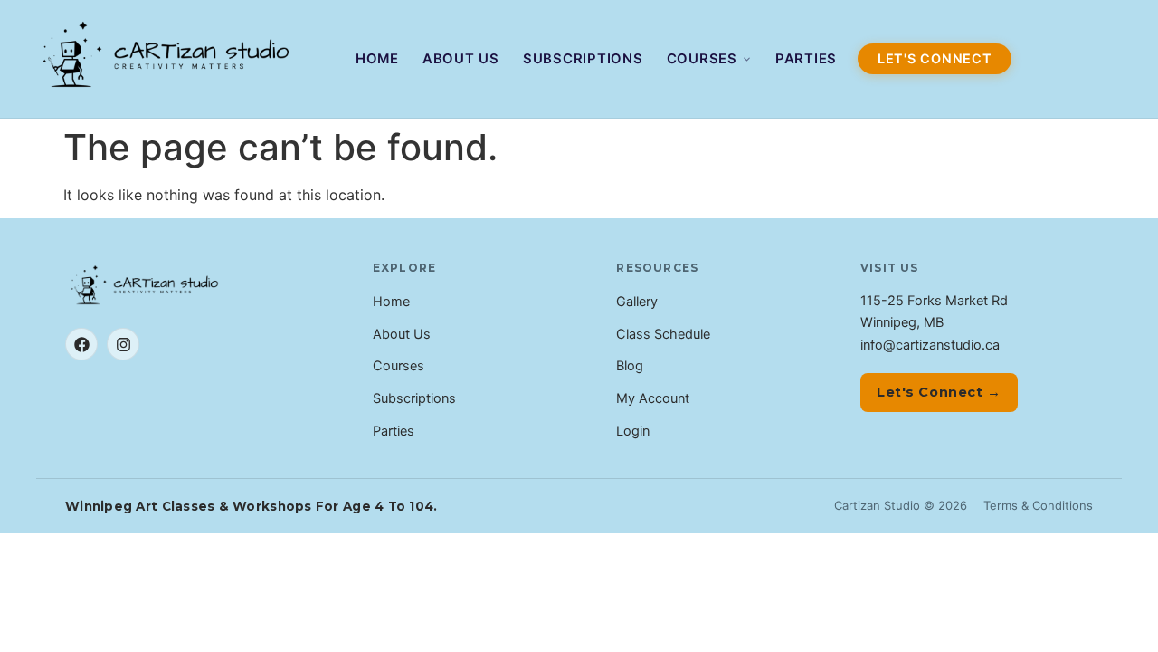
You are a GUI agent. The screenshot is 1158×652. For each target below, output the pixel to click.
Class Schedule (663, 334)
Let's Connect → (939, 392)
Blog (629, 366)
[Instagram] (123, 344)
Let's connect (935, 58)
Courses (702, 59)
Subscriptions (583, 59)
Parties (806, 59)
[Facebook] (81, 344)
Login (633, 431)
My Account (652, 398)
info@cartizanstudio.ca (930, 345)
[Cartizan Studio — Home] (168, 58)
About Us (460, 59)
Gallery (637, 301)
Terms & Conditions (1038, 505)
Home (377, 59)
